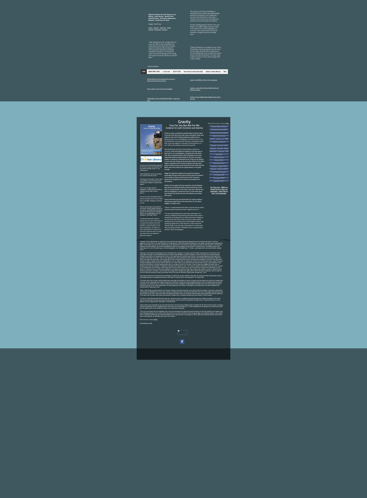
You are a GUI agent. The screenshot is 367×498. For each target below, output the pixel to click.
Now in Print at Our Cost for (156, 89)
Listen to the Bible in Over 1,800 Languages (203, 80)
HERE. (227, 123)
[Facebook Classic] (182, 341)
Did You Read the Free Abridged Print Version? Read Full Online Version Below (161, 80)
